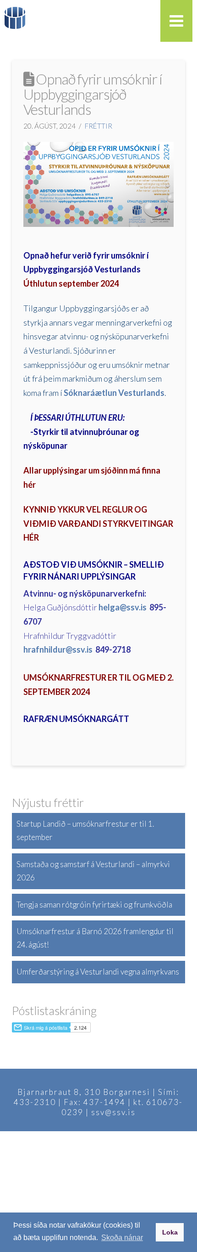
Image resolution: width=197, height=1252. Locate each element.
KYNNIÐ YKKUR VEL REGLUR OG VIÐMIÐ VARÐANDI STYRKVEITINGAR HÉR (98, 523)
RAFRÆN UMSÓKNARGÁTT (76, 719)
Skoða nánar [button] (122, 1237)
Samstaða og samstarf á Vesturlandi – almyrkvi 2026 (93, 870)
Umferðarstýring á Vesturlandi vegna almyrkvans (97, 971)
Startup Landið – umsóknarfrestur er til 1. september (85, 830)
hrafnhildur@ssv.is (58, 649)
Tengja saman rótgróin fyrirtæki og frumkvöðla (94, 904)
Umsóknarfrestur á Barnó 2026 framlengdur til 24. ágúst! (95, 937)
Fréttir (98, 126)
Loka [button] (170, 1232)
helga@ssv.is (122, 607)
